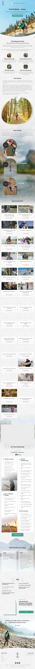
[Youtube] (17, 663)
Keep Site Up (23, 666)
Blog (2, 656)
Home (2, 654)
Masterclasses (3, 659)
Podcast (3, 657)
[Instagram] (19, 663)
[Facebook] (15, 663)
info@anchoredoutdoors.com (29, 654)
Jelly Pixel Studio (15, 666)
